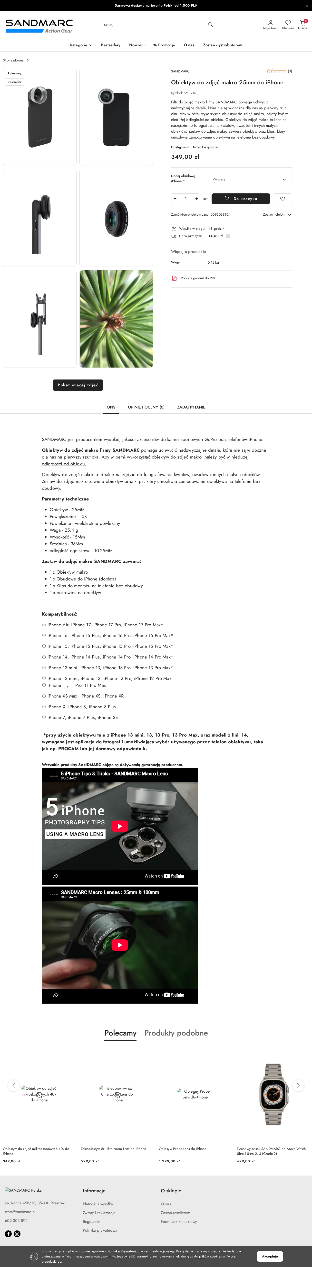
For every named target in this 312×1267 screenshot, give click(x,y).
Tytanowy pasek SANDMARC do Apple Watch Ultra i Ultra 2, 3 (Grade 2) (271, 1151)
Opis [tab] (111, 407)
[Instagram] (17, 1233)
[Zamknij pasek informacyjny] (307, 5)
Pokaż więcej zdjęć (78, 385)
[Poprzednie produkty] (13, 1085)
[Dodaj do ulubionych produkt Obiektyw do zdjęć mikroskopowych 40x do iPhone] (69, 1052)
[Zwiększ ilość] (196, 199)
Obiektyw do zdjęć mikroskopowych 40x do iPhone (36, 1151)
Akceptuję (270, 1256)
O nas (166, 1204)
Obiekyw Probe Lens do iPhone (182, 1148)
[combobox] (250, 179)
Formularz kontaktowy (179, 1221)
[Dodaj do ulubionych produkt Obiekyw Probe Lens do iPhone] (225, 1052)
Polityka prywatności (100, 1230)
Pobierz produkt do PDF (198, 278)
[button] (81, 45)
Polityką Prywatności (123, 1251)
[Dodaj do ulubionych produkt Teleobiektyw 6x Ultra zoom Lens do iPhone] (147, 1052)
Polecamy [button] (120, 1032)
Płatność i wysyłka (98, 1204)
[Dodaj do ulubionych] (282, 198)
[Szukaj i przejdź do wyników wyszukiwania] (210, 25)
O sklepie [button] (171, 1190)
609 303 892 (16, 1220)
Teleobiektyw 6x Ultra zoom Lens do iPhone (113, 1148)
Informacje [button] (94, 1190)
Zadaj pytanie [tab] (191, 407)
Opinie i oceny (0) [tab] (146, 407)
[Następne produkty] (298, 1085)
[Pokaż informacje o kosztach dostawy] (228, 236)
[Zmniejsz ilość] (175, 199)
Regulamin (91, 1221)
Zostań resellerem (175, 1213)
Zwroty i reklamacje (99, 1213)
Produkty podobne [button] (176, 1032)
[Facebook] (8, 1233)
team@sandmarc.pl (20, 1212)
